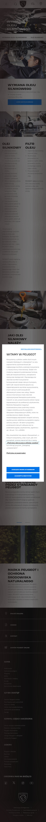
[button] (31, 349)
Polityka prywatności (16, 453)
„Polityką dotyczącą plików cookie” (23, 443)
